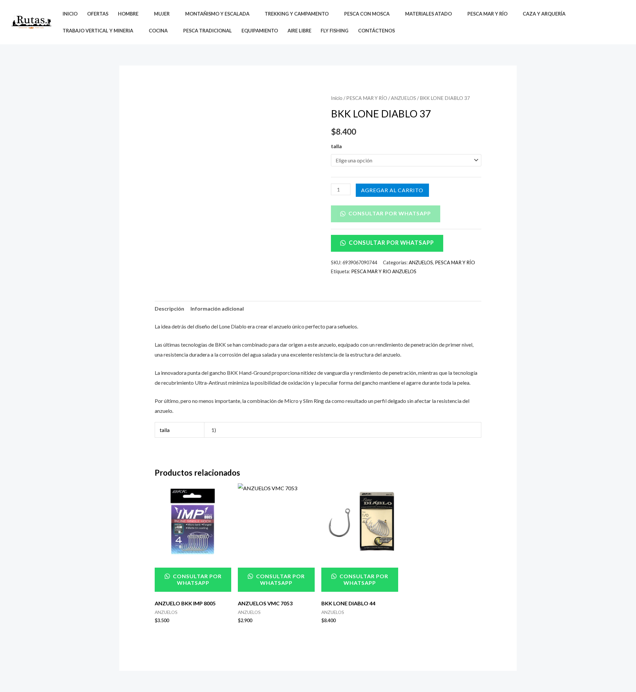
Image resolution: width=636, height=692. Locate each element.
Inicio (337, 98)
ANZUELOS (403, 98)
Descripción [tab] (169, 308)
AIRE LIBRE (299, 30)
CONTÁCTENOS (376, 30)
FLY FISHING (334, 30)
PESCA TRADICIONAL (207, 30)
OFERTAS (97, 14)
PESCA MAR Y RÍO (366, 98)
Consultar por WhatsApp (389, 213)
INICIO (70, 14)
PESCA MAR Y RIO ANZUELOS (383, 271)
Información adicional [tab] (217, 308)
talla (336, 146)
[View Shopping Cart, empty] (618, 22)
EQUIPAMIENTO (259, 30)
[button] (604, 22)
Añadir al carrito (392, 190)
